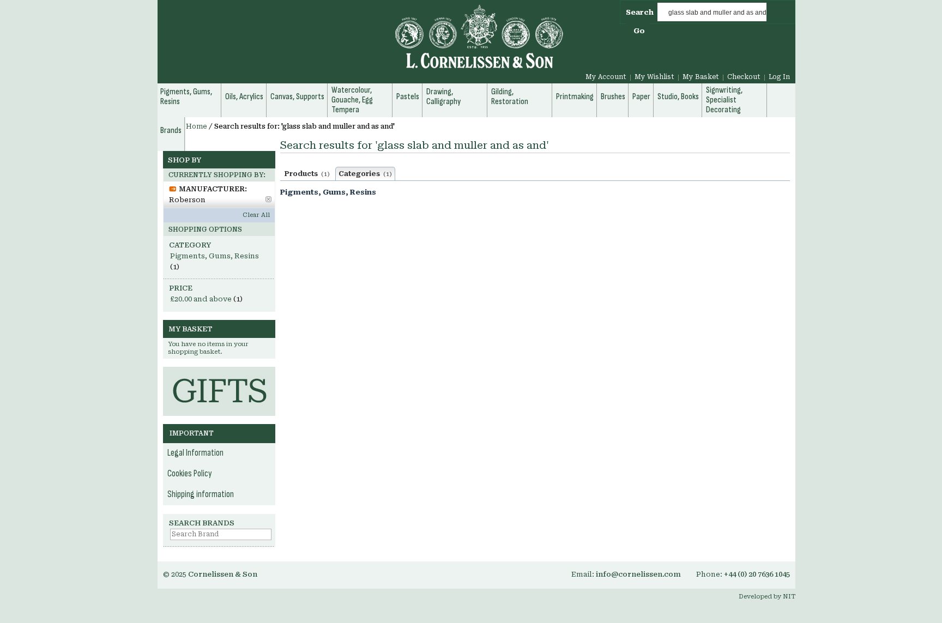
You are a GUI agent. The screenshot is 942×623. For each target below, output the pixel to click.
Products (307, 174)
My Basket (701, 77)
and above (201, 299)
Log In (779, 77)
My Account (605, 77)
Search (640, 12)
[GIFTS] (219, 372)
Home (196, 126)
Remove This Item (268, 199)
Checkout (743, 77)
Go (639, 31)
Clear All (256, 215)
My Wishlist (654, 77)
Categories (365, 174)
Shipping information (200, 494)
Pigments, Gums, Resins (328, 192)
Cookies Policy (189, 473)
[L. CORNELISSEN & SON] (362, 43)
